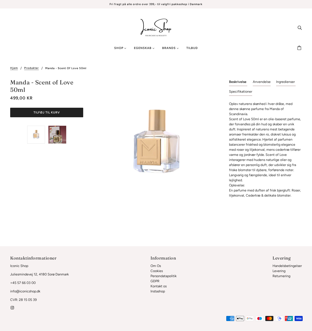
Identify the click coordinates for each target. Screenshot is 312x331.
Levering (279, 271)
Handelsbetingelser (287, 266)
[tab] (238, 82)
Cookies (156, 271)
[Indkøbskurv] (300, 48)
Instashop (157, 291)
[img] (300, 27)
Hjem (14, 68)
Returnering (281, 276)
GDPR (154, 281)
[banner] (156, 27)
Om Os (155, 266)
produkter (31, 68)
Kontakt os (158, 286)
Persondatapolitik (163, 276)
